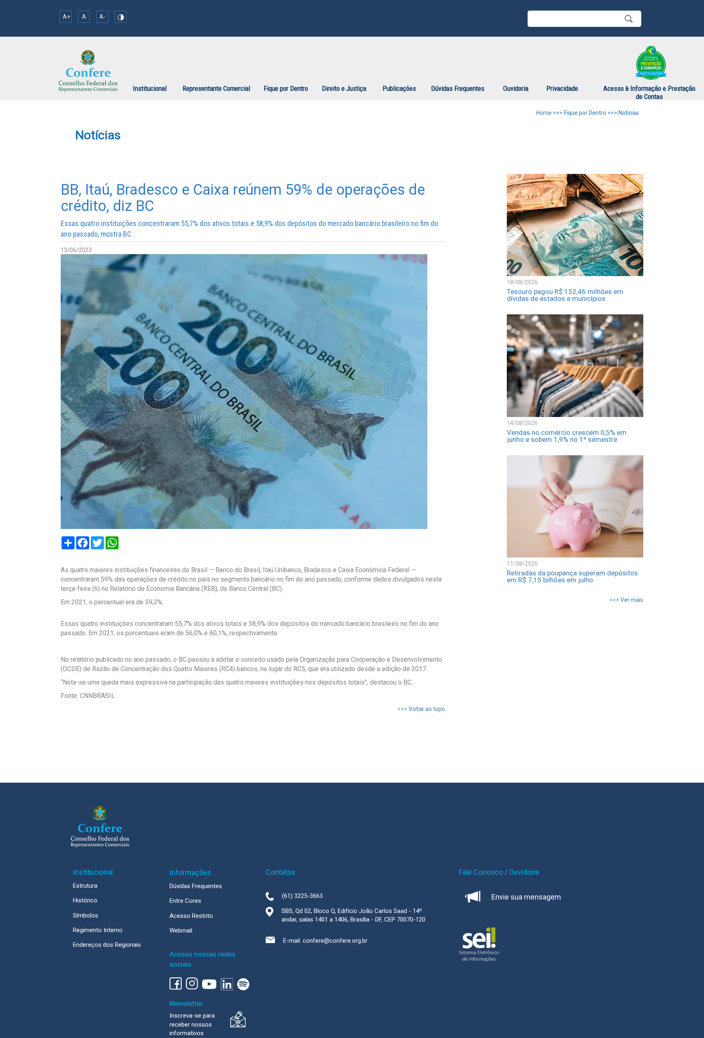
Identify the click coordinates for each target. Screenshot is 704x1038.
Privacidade (562, 88)
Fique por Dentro (286, 88)
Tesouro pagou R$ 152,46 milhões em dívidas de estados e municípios (565, 295)
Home (544, 113)
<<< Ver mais (626, 600)
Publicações (399, 88)
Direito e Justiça (344, 88)
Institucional (150, 88)
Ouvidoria (515, 88)
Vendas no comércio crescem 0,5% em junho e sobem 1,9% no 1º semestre (567, 435)
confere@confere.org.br (335, 940)
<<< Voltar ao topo (421, 709)
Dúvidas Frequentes (457, 88)
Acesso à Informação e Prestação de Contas (649, 92)
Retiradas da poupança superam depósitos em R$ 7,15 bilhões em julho (572, 576)
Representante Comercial (216, 88)
